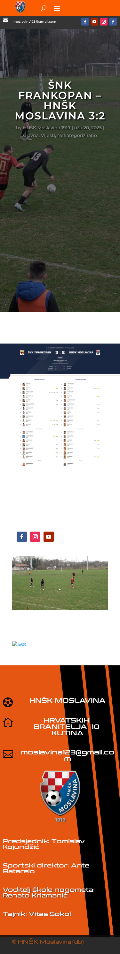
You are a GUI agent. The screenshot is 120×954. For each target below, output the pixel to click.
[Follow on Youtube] (94, 22)
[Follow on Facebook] (85, 22)
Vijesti (48, 135)
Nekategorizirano (77, 135)
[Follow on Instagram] (104, 22)
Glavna (31, 135)
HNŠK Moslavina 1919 (46, 128)
